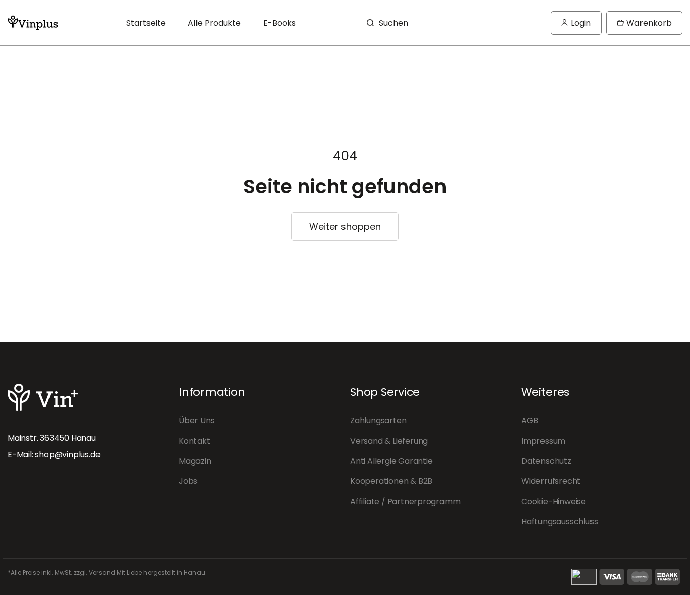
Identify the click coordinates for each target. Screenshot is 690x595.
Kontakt (194, 441)
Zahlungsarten (378, 420)
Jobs (188, 481)
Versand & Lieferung (389, 441)
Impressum (543, 441)
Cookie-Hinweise (553, 501)
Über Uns (196, 420)
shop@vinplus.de (67, 454)
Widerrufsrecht (550, 481)
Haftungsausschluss (559, 521)
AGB (529, 420)
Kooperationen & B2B (391, 481)
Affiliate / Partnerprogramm (405, 501)
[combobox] (453, 22)
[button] (644, 23)
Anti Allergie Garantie (391, 461)
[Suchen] (369, 22)
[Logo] (33, 22)
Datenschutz (546, 461)
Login (580, 26)
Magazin (195, 461)
